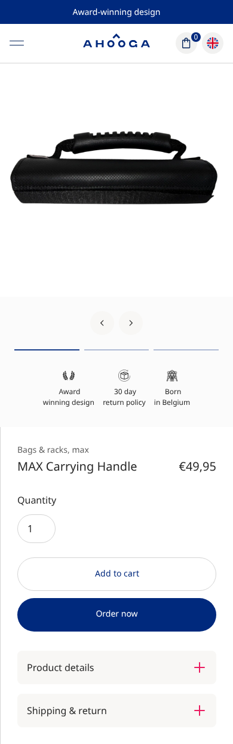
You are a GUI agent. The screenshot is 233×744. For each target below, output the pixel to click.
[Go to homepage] (116, 43)
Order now (116, 614)
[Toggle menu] (17, 43)
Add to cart (117, 573)
